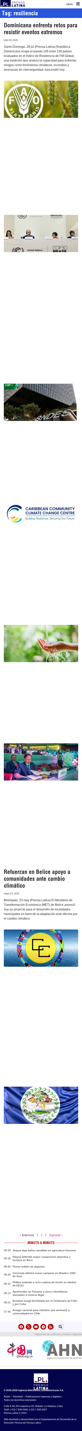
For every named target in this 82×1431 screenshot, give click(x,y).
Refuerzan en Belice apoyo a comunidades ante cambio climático (37, 878)
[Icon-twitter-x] (29, 1327)
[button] (60, 1327)
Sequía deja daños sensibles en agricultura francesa (44, 1250)
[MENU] (78, 4)
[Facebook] (21, 1327)
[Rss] (51, 1327)
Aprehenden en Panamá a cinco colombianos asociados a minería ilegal (40, 1293)
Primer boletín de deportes (29, 1266)
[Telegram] (43, 1327)
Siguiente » (56, 1235)
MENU (69, 4)
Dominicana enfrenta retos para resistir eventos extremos (40, 29)
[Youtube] (36, 1327)
